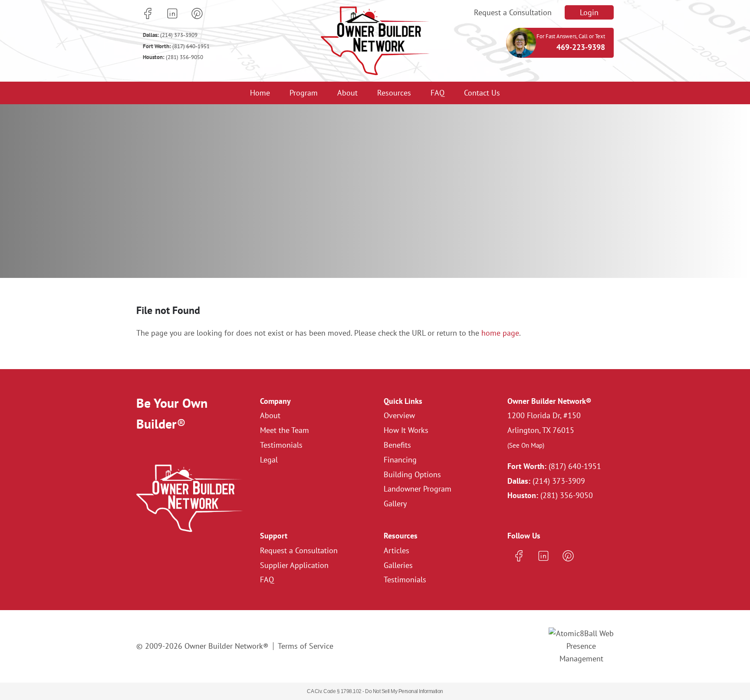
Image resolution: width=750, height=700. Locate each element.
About (347, 93)
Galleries (398, 565)
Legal (269, 460)
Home (260, 93)
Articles (396, 550)
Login (589, 12)
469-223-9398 (580, 47)
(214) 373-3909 (170, 35)
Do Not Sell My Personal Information (404, 691)
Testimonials (281, 445)
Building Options (412, 474)
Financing (400, 460)
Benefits (397, 445)
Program (303, 93)
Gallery (395, 503)
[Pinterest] (197, 13)
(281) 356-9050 (173, 57)
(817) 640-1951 (176, 46)
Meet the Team (284, 430)
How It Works (406, 430)
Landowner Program (417, 489)
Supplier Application (294, 565)
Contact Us (482, 93)
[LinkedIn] (172, 13)
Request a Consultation (513, 12)
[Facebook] (147, 13)
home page (500, 333)
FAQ (437, 93)
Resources (394, 93)
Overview (399, 415)
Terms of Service (305, 646)
